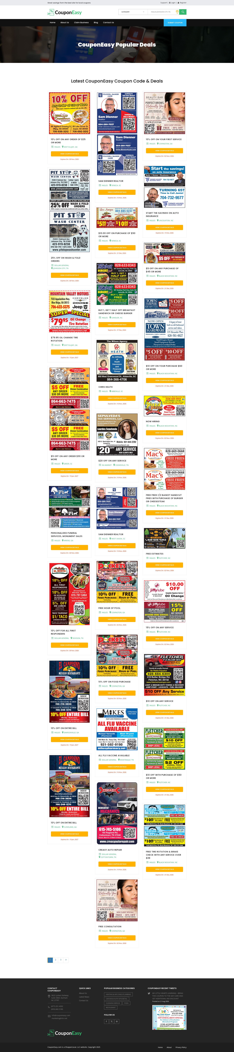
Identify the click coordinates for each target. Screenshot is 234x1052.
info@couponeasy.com (61, 1015)
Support (164, 2)
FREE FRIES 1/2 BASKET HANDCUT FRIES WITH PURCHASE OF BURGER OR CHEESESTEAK (164, 498)
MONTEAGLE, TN (127, 760)
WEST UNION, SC (118, 539)
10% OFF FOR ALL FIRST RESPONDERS (63, 632)
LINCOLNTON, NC (165, 220)
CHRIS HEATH (105, 386)
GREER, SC (67, 464)
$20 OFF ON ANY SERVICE (112, 460)
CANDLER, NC (116, 317)
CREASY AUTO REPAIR (110, 849)
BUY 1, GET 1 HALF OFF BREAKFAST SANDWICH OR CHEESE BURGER (116, 312)
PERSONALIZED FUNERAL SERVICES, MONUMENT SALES (66, 535)
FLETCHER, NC (164, 558)
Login (173, 2)
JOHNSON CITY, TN (60, 268)
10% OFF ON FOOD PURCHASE (114, 681)
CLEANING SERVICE (113, 1003)
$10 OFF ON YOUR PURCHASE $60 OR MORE (164, 368)
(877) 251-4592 (57, 1006)
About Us (64, 22)
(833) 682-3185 (57, 1009)
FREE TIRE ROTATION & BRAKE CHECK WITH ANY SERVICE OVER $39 (163, 854)
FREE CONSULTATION (109, 926)
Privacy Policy (181, 1047)
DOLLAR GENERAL (61, 265)
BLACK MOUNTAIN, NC (167, 276)
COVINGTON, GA (118, 612)
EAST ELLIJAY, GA (70, 147)
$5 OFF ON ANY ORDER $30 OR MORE (67, 458)
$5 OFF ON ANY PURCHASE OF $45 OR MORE (162, 270)
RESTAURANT (111, 1007)
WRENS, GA (68, 540)
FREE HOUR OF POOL (109, 608)
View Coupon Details (69, 154)
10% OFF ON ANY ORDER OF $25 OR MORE (68, 141)
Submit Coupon (175, 22)
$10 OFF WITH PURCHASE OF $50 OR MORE (164, 776)
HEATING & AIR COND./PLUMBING (118, 994)
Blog (96, 22)
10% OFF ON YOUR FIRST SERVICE (164, 139)
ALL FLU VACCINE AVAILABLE (114, 755)
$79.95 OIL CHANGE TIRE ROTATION (64, 339)
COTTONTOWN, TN (108, 857)
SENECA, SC (116, 185)
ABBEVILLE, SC (117, 391)
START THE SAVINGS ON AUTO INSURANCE (162, 215)
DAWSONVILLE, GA (71, 732)
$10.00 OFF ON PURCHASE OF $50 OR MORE (116, 235)
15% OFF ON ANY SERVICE (160, 627)
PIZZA (126, 1003)
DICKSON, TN (77, 638)
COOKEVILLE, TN (122, 465)
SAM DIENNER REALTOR (110, 181)
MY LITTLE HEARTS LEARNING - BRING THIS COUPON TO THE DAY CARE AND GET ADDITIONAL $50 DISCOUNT (167, 997)
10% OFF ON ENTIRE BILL (64, 728)
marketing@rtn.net (59, 1018)
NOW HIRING (153, 421)
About (169, 1047)
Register (182, 2)
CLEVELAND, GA (70, 827)
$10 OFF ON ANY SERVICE (159, 701)
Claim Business (81, 22)
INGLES (57, 147)
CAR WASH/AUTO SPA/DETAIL (116, 999)
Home (52, 22)
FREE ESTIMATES (154, 553)
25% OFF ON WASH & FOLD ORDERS (65, 259)
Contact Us (108, 22)
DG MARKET (106, 465)
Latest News (84, 997)
